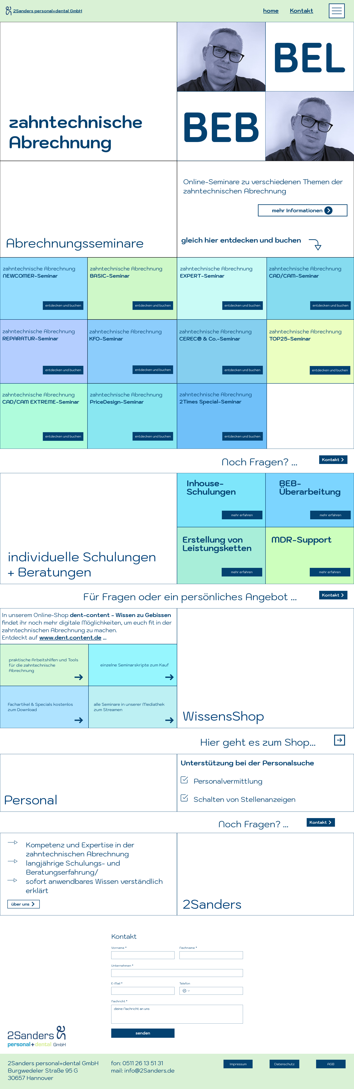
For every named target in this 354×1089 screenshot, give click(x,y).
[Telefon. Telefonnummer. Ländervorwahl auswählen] (186, 990)
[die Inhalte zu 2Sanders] (337, 10)
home (271, 10)
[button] (302, 210)
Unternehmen (122, 965)
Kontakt (301, 10)
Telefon (184, 983)
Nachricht (119, 1001)
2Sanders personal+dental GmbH (47, 11)
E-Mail (117, 983)
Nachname (188, 948)
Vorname (119, 948)
